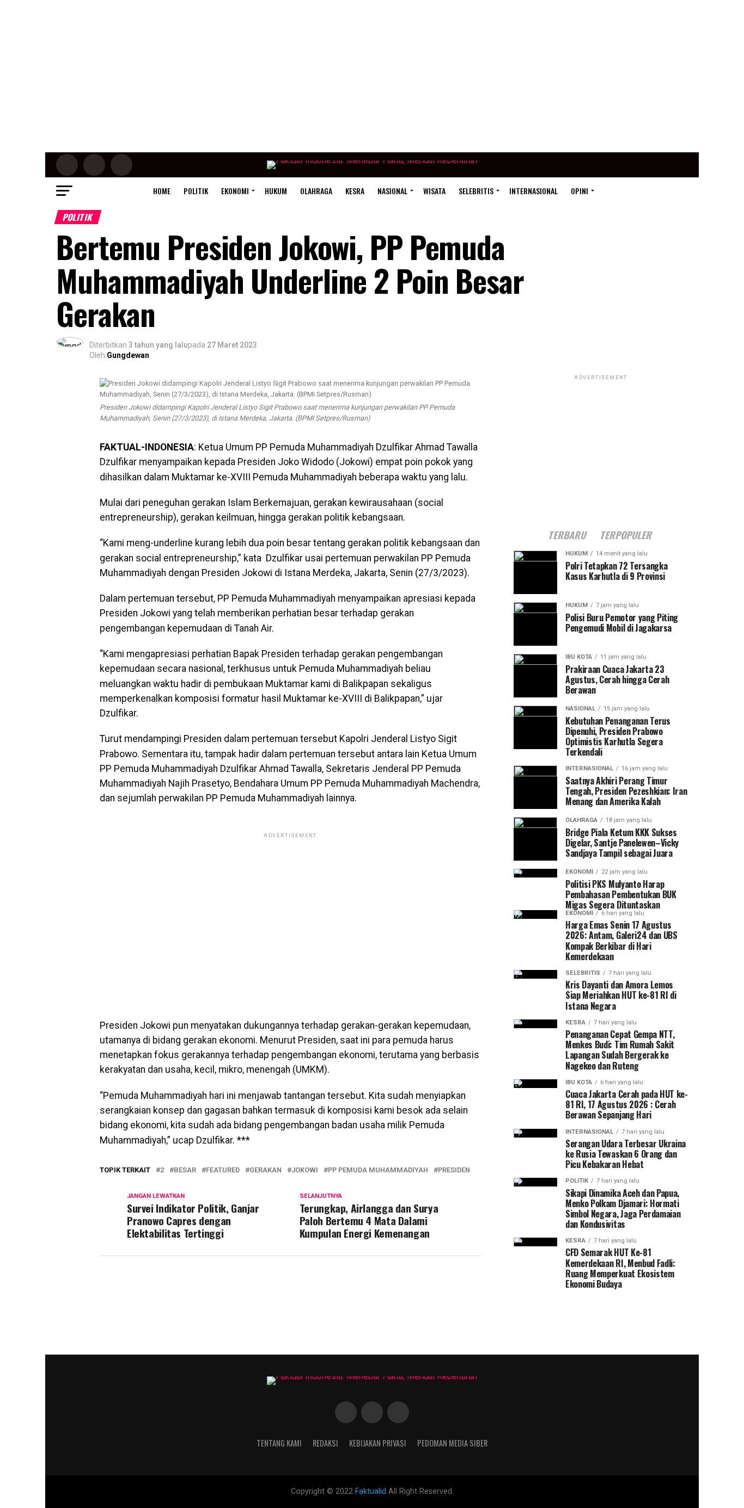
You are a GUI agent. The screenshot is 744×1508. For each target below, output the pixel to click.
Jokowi (304, 1170)
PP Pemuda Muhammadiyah (378, 1170)
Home (161, 190)
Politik (196, 190)
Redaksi (325, 1443)
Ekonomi (235, 190)
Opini (579, 190)
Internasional (533, 190)
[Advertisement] (372, 76)
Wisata (434, 190)
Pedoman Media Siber (452, 1443)
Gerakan (265, 1170)
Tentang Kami (279, 1443)
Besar (185, 1170)
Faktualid (370, 1491)
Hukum (276, 190)
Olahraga (316, 190)
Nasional (392, 190)
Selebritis (476, 190)
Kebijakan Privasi (377, 1443)
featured (223, 1170)
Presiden (454, 1170)
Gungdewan (128, 355)
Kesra (354, 190)
